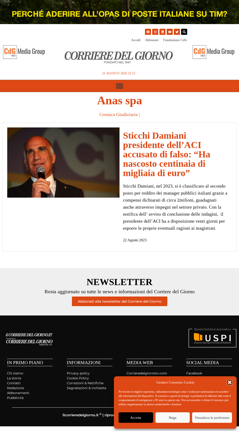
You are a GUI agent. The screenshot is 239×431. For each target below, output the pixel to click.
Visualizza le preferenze (212, 418)
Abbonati (151, 40)
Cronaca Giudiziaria (118, 114)
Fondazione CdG (175, 40)
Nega (172, 418)
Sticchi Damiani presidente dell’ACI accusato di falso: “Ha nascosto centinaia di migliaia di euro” (166, 154)
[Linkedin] (162, 32)
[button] (229, 382)
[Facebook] (148, 32)
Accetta (135, 418)
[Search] (184, 32)
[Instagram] (155, 32)
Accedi (136, 40)
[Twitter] (177, 32)
